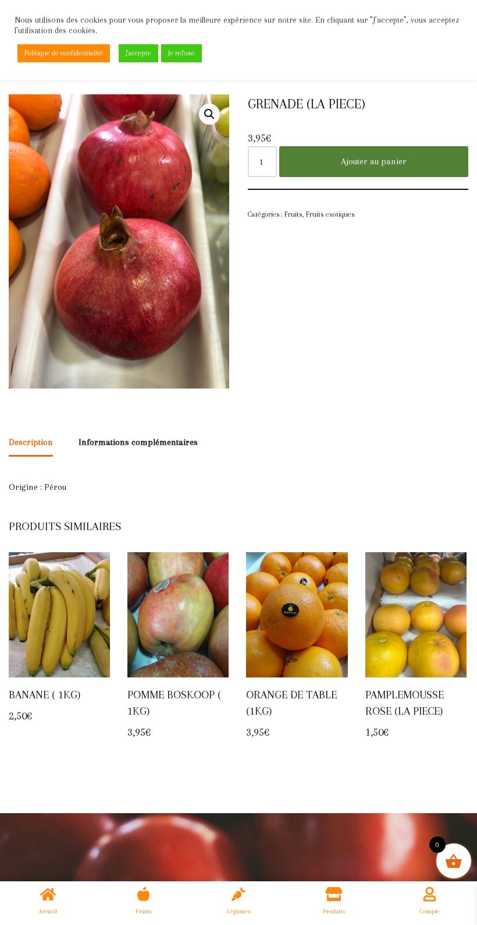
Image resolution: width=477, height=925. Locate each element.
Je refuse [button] (181, 53)
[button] (209, 114)
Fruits (293, 214)
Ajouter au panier (374, 161)
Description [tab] (31, 442)
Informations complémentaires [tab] (138, 442)
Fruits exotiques (330, 214)
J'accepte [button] (138, 53)
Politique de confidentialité (63, 53)
